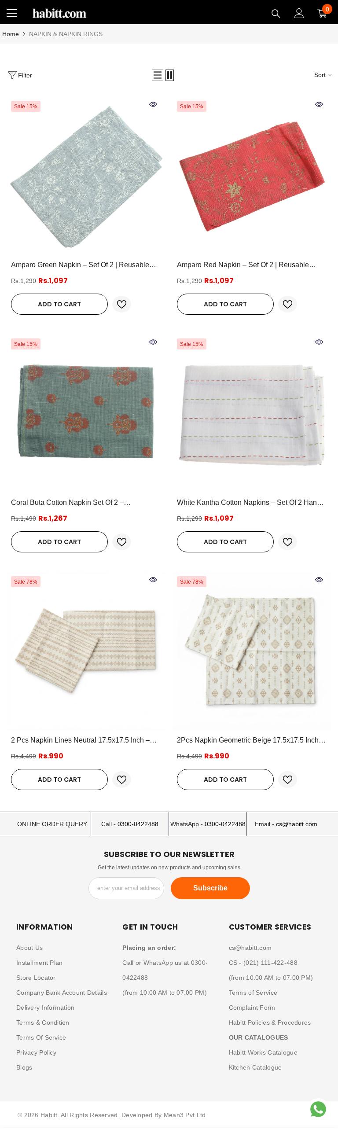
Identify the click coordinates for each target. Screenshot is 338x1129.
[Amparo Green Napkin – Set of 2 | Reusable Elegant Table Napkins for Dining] (86, 175)
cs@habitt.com (296, 823)
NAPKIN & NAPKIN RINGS (66, 33)
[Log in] (299, 13)
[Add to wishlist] (121, 304)
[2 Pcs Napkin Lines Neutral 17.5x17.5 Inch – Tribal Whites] (86, 651)
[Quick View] (153, 104)
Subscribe (210, 888)
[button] (157, 75)
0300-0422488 (138, 823)
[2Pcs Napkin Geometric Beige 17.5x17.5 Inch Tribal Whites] (252, 651)
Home (10, 33)
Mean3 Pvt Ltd (185, 1114)
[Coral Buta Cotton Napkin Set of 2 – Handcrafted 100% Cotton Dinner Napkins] (86, 413)
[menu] (12, 13)
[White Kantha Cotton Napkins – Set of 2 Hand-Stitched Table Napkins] (252, 413)
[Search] (276, 13)
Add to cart (59, 304)
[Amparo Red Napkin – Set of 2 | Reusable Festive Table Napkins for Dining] (252, 175)
